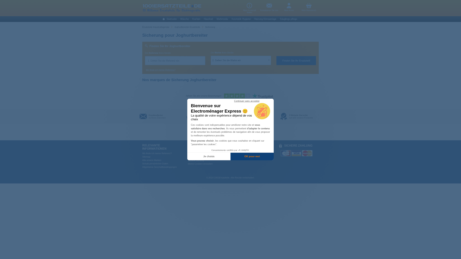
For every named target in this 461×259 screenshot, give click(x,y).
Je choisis (208, 156)
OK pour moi (252, 156)
